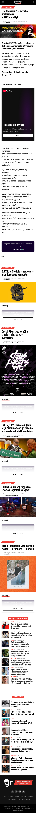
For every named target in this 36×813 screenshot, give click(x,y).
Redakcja (8, 22)
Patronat (10, 797)
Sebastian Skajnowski (12, 343)
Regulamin (30, 797)
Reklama (17, 797)
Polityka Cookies (12, 799)
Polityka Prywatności (24, 799)
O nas (4, 797)
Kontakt (24, 797)
